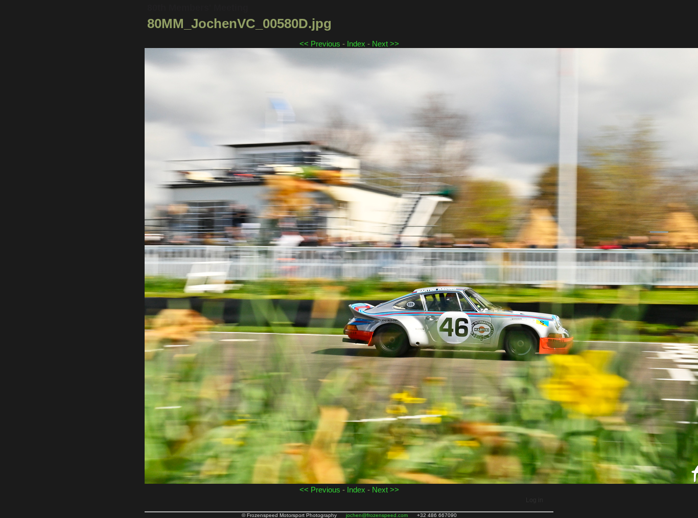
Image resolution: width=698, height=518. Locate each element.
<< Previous (319, 43)
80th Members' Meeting (197, 8)
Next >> (385, 43)
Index (356, 43)
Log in (534, 500)
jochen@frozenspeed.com (377, 515)
